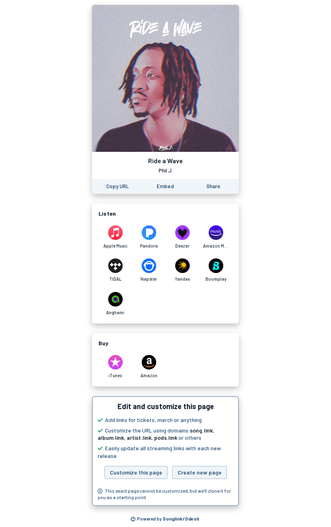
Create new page (200, 472)
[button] (165, 451)
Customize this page (136, 472)
